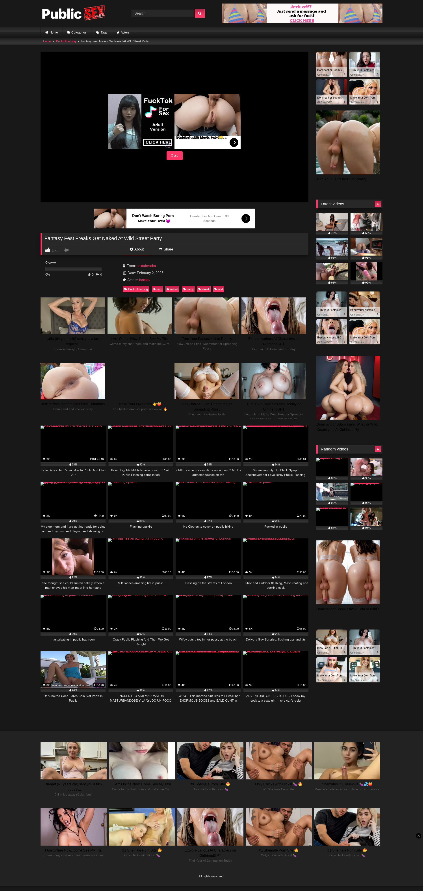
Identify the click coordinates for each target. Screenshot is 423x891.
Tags (104, 32)
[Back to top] (409, 878)
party (190, 289)
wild (220, 289)
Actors (125, 32)
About (139, 249)
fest (159, 289)
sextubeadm (146, 266)
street (205, 289)
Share (168, 249)
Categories (79, 32)
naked (174, 289)
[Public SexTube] (74, 13)
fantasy (144, 280)
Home (54, 32)
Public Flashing (66, 41)
